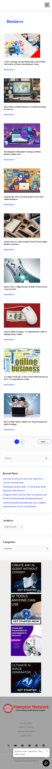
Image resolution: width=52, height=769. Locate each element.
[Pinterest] (36, 745)
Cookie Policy (26, 735)
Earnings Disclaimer (26, 731)
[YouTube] (15, 745)
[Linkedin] (43, 745)
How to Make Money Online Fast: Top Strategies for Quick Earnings (25, 422)
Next (44, 441)
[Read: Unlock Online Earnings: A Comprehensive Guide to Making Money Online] (22, 315)
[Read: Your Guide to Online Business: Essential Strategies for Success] (22, 90)
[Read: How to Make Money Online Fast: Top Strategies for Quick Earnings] (22, 405)
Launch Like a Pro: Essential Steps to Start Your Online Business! (23, 197)
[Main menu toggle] (47, 4)
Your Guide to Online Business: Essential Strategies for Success (25, 107)
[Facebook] (22, 745)
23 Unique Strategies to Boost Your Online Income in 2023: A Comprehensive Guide (26, 377)
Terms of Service (26, 727)
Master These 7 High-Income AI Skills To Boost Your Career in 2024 (25, 287)
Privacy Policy (26, 723)
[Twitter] (8, 745)
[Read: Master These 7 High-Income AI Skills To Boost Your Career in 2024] (22, 270)
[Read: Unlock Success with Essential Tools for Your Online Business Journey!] (22, 225)
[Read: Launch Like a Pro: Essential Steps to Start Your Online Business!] (22, 180)
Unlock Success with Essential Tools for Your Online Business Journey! (25, 242)
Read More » (9, 69)
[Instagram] (29, 745)
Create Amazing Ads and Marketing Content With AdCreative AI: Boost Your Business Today (24, 62)
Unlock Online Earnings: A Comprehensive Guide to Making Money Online (25, 332)
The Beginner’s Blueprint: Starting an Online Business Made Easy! (22, 152)
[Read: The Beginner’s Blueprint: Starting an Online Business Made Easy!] (22, 135)
